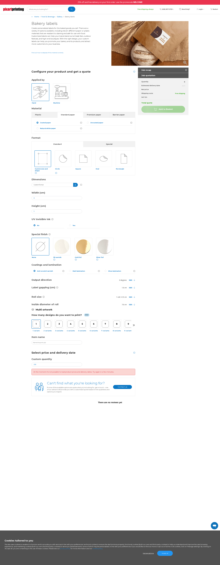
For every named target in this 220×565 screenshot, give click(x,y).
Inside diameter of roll (45, 304)
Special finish (40, 234)
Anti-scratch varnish (45, 271)
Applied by (38, 80)
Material (37, 108)
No (38, 225)
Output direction (42, 280)
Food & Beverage (48, 17)
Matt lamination (79, 271)
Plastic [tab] (38, 115)
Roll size (37, 296)
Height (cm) (39, 206)
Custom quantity (42, 359)
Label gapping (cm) (43, 287)
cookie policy (97, 548)
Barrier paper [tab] (119, 115)
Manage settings (148, 553)
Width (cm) (38, 192)
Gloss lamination (114, 271)
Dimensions (39, 179)
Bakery (59, 17)
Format (36, 137)
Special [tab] (109, 144)
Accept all (165, 553)
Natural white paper (48, 128)
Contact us (122, 387)
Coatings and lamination (46, 264)
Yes (74, 225)
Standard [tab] (57, 144)
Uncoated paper (96, 123)
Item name (38, 337)
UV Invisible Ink (41, 219)
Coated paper (45, 123)
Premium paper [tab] (94, 115)
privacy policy (65, 548)
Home (36, 17)
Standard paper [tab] (68, 115)
